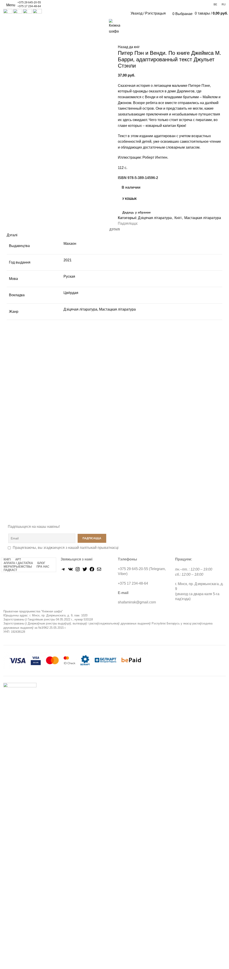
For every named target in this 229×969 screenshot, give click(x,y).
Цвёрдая (71, 293)
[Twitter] (84, 571)
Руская (69, 276)
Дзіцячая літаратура (155, 218)
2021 (68, 260)
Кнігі (178, 218)
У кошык (129, 198)
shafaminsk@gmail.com (137, 602)
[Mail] (99, 571)
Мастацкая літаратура (202, 218)
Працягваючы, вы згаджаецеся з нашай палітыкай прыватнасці (66, 547)
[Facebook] (92, 571)
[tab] (114, 230)
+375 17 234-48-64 (29, 6)
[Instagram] (77, 571)
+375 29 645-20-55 (29, 2)
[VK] (70, 571)
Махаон (70, 243)
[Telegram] (63, 571)
